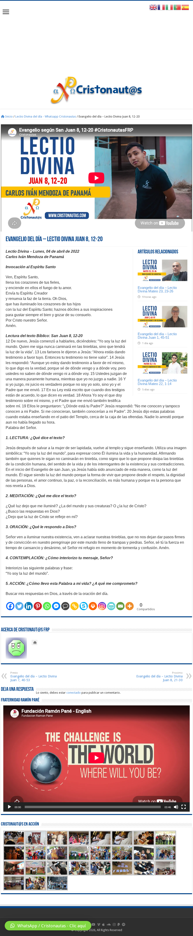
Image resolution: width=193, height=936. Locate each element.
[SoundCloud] (108, 924)
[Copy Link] (74, 606)
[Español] (185, 7)
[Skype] (84, 606)
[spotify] (123, 924)
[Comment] (65, 606)
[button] (48, 925)
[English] (153, 7)
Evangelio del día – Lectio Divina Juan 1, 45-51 (157, 335)
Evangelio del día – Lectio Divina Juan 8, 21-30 (159, 676)
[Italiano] (169, 7)
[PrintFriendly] (111, 606)
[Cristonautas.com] (96, 89)
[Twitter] (19, 606)
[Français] (161, 7)
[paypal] (119, 924)
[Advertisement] (96, 41)
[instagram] (114, 924)
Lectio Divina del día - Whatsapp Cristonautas (45, 116)
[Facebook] (10, 606)
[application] (96, 758)
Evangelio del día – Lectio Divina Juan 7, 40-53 (33, 676)
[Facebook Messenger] (56, 606)
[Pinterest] (38, 606)
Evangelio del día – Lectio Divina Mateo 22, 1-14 (157, 382)
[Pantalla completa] (183, 807)
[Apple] (103, 924)
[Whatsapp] (47, 606)
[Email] (120, 606)
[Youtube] (93, 924)
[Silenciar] (176, 807)
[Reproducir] (9, 807)
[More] (129, 606)
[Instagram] (102, 606)
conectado (73, 692)
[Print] (93, 606)
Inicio (8, 116)
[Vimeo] (99, 924)
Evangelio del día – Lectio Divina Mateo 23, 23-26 (157, 289)
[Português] (177, 7)
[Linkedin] (28, 606)
